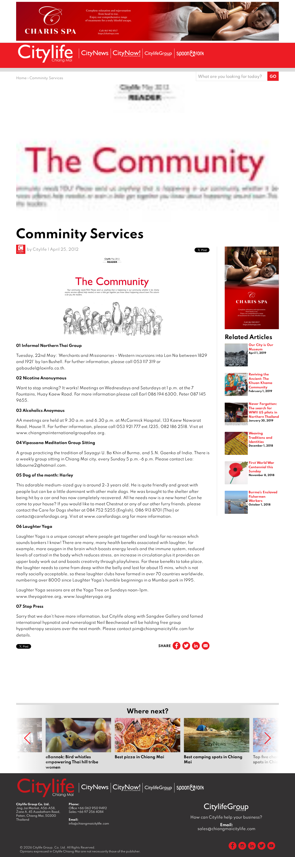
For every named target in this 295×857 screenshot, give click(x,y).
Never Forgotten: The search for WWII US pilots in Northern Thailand (264, 410)
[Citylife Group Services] (158, 53)
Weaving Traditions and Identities (260, 437)
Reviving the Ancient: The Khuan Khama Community (260, 380)
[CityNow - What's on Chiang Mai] (126, 787)
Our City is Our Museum (261, 346)
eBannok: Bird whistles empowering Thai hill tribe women (78, 744)
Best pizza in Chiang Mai (147, 744)
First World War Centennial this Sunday (261, 466)
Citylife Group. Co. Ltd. (49, 847)
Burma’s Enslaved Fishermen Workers (263, 496)
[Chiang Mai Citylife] (45, 53)
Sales (86, 812)
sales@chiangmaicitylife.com (226, 826)
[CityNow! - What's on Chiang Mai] (126, 53)
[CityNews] (95, 53)
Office (88, 808)
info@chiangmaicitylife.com (89, 823)
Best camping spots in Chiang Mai (216, 744)
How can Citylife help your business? (226, 817)
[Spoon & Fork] (190, 53)
